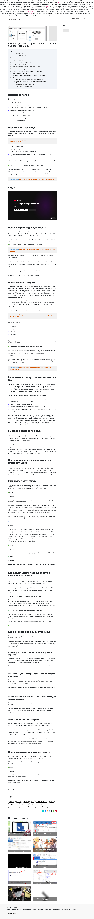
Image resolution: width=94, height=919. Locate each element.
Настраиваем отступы (19, 64)
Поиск (64, 25)
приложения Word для (41, 801)
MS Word (51, 801)
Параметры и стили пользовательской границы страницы (31, 79)
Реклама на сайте (12, 913)
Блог (84, 18)
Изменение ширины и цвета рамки (25, 84)
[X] (51, 811)
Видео (14, 57)
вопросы (11, 806)
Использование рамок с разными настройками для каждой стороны (34, 82)
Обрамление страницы (19, 60)
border (50, 806)
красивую (38, 806)
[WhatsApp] (53, 811)
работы (45, 806)
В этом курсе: (22, 55)
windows (32, 806)
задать (17, 806)
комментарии (24, 806)
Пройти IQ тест (75, 18)
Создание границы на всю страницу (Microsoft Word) (28, 71)
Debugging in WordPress (81, 2)
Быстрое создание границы (21, 69)
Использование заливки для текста (23, 86)
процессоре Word (13, 804)
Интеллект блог (15, 19)
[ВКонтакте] (45, 811)
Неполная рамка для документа (22, 62)
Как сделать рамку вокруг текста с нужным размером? (29, 75)
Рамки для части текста (20, 73)
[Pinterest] (56, 811)
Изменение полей (18, 53)
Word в (32, 801)
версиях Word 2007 (36, 804)
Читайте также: (28, 141)
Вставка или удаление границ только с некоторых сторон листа (33, 81)
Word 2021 (11, 801)
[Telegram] (49, 811)
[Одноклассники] (47, 811)
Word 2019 (26, 801)
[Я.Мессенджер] (43, 811)
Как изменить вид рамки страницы (23, 78)
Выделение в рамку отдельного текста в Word (26, 66)
